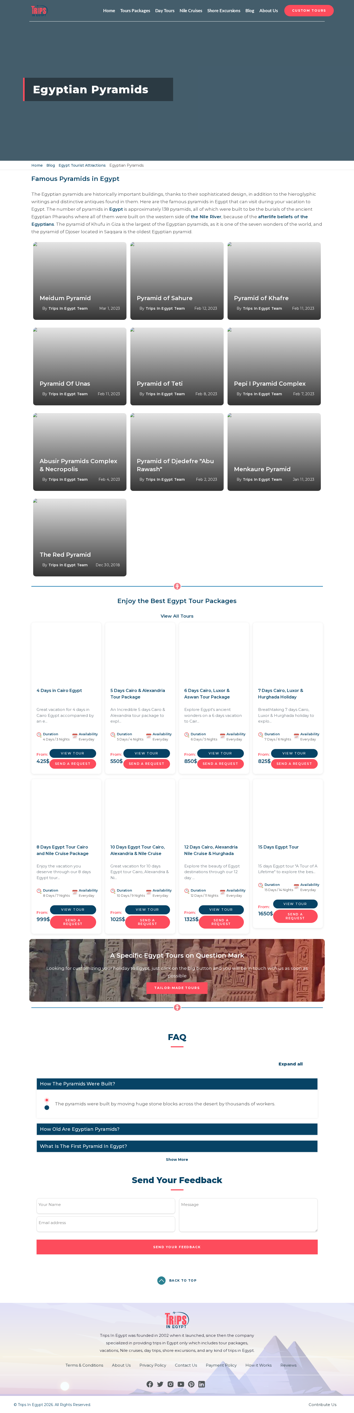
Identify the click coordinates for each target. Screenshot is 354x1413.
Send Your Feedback (177, 1247)
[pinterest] (191, 1384)
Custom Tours (309, 10)
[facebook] (150, 1384)
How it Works (258, 1365)
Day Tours (164, 11)
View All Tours (177, 616)
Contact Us (186, 1365)
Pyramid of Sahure (165, 298)
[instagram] (170, 1384)
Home (109, 11)
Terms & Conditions (84, 1365)
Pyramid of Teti (160, 383)
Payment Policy (221, 1365)
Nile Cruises (191, 11)
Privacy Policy (152, 1365)
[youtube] (181, 1384)
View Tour (72, 753)
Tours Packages (135, 11)
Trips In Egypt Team (68, 308)
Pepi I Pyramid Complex (270, 383)
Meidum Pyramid (65, 298)
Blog (249, 11)
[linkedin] (202, 1384)
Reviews (288, 1365)
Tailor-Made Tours (177, 988)
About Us (268, 11)
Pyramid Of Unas (65, 383)
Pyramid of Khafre (261, 298)
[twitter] (160, 1384)
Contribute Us (322, 1404)
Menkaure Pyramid (262, 469)
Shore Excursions (223, 11)
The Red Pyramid (65, 554)
